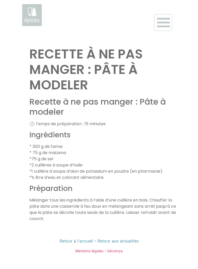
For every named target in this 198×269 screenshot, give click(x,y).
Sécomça (115, 251)
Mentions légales (89, 251)
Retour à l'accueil (76, 240)
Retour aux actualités (118, 240)
